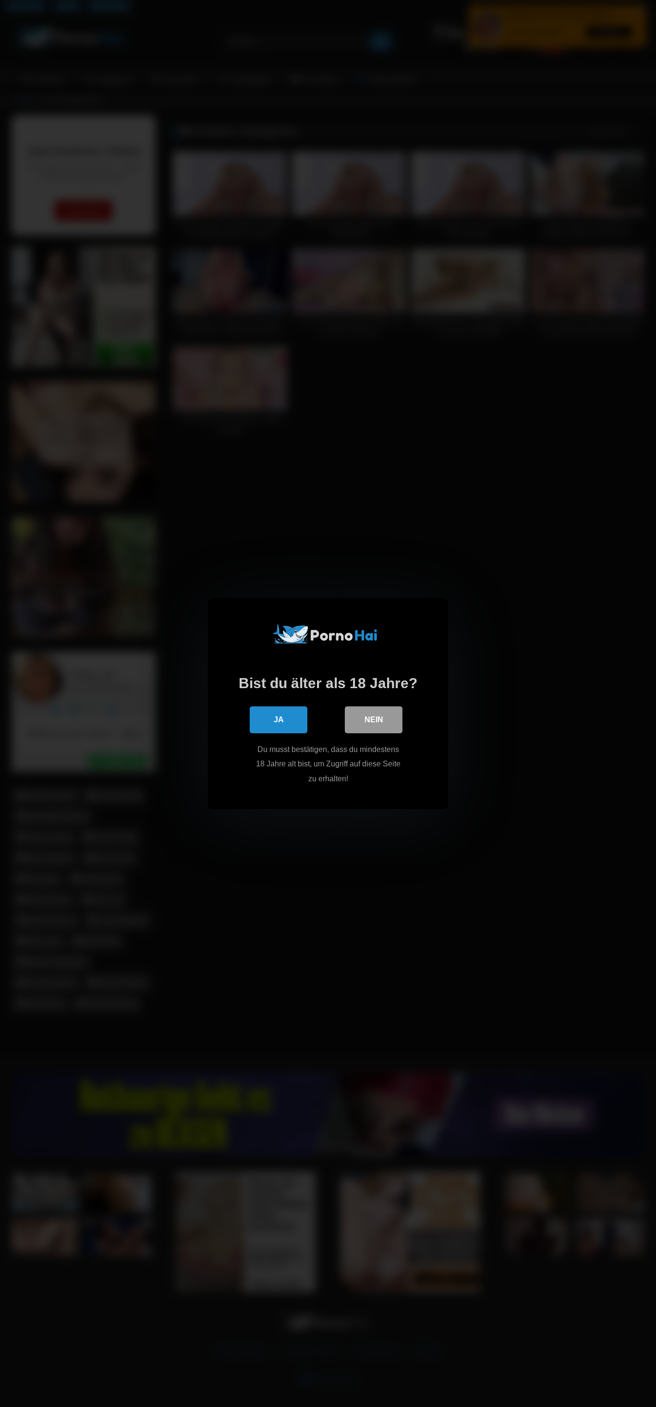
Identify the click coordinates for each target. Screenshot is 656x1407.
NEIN (373, 720)
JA (279, 720)
